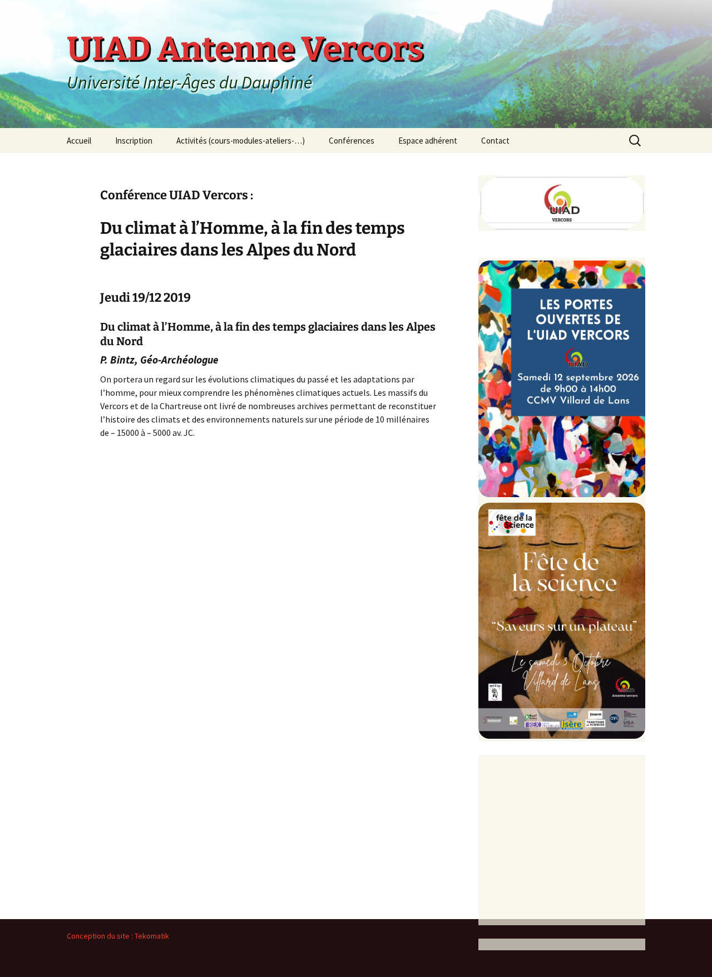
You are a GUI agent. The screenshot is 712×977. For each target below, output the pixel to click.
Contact (495, 140)
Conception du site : (101, 936)
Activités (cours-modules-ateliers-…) (240, 140)
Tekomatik (152, 936)
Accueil (79, 140)
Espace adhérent (427, 140)
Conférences (351, 140)
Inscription (133, 140)
